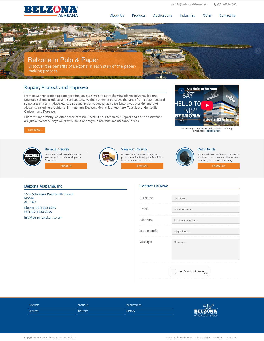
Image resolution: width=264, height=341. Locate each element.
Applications (162, 15)
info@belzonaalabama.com (191, 4)
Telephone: (146, 220)
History (130, 311)
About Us (117, 15)
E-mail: (143, 209)
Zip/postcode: (148, 231)
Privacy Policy (202, 337)
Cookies (218, 337)
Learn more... (35, 130)
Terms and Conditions (178, 337)
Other (207, 15)
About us (66, 166)
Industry (83, 311)
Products (138, 15)
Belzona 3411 (213, 130)
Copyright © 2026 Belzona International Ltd (50, 337)
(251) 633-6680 (227, 4)
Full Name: (146, 198)
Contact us (218, 166)
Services (33, 311)
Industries (187, 15)
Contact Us (227, 15)
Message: (145, 242)
